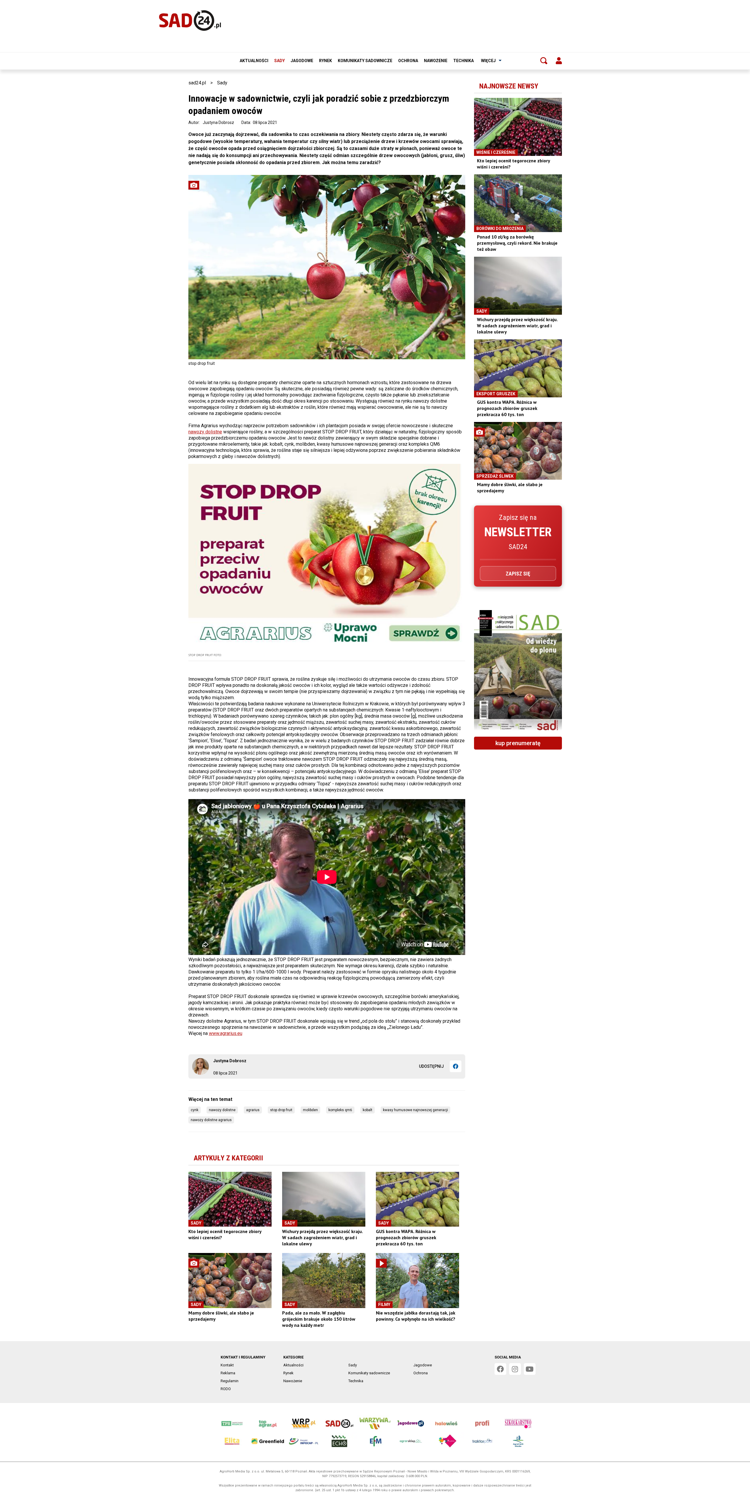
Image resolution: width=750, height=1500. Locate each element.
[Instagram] (515, 1369)
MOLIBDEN (310, 1110)
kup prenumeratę (518, 743)
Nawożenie (435, 60)
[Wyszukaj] (543, 60)
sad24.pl (197, 83)
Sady (279, 60)
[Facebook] (455, 1066)
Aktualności (254, 60)
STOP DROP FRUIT (281, 1110)
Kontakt (227, 1365)
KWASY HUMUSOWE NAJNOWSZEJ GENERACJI (415, 1110)
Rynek (325, 60)
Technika (463, 60)
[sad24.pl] (190, 20)
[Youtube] (530, 1369)
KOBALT (367, 1110)
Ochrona (408, 60)
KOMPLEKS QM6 (340, 1110)
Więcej (488, 60)
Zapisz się (518, 574)
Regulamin (229, 1381)
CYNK (194, 1110)
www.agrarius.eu (225, 1033)
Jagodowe (302, 60)
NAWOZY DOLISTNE (222, 1110)
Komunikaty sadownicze (365, 60)
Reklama (228, 1373)
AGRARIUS (253, 1110)
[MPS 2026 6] (518, 671)
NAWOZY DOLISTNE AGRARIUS (211, 1120)
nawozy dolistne (205, 432)
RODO (226, 1389)
